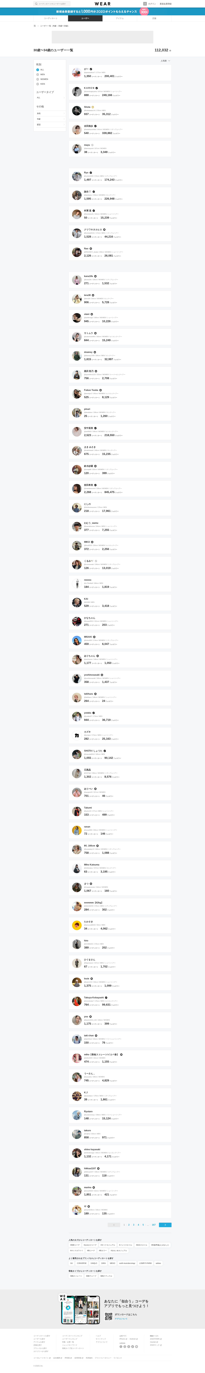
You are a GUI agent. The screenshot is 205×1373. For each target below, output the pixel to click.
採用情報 (77, 1358)
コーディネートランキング (72, 1336)
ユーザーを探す (39, 1339)
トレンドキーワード (69, 1345)
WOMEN (44, 79)
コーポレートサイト (41, 1358)
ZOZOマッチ (155, 1345)
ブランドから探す (40, 1348)
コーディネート (51, 18)
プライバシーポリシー (103, 1358)
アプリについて (121, 1319)
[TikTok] (132, 1346)
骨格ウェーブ (91, 1276)
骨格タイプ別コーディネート (73, 1348)
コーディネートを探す (41, 1336)
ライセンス (118, 1358)
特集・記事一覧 (68, 1342)
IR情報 (67, 1358)
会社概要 (56, 1358)
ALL (42, 70)
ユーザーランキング (69, 1339)
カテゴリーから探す (41, 1351)
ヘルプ (98, 1336)
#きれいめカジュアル (119, 1251)
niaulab (153, 1342)
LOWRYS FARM (145, 1263)
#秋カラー (103, 1251)
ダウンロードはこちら (126, 1314)
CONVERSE (81, 1263)
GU (71, 1263)
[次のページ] (165, 1225)
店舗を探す (37, 1345)
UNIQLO (94, 1263)
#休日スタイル (141, 1245)
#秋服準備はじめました (160, 1245)
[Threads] (128, 1346)
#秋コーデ (91, 1251)
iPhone (122, 1339)
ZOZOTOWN (155, 1339)
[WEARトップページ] (34, 26)
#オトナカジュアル (108, 1245)
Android (133, 1339)
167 (154, 1225)
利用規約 (89, 1358)
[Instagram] (124, 1346)
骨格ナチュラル (106, 1276)
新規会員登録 (166, 4)
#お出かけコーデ (90, 1245)
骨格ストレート (76, 1276)
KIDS (42, 84)
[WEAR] (102, 4)
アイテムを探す (39, 1342)
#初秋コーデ (75, 1245)
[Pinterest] (136, 1346)
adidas (158, 1263)
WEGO (112, 1263)
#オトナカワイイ (76, 1251)
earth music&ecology (127, 1263)
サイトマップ (101, 1339)
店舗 (154, 18)
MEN (42, 74)
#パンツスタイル (125, 1245)
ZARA (103, 1263)
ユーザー (85, 18)
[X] (121, 1346)
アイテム (120, 18)
